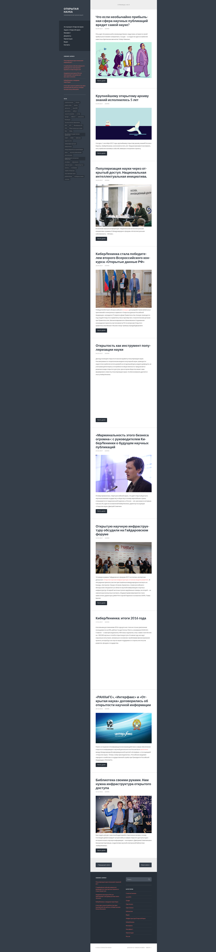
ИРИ (66, 125)
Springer (67, 116)
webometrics (81, 116)
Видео (66, 42)
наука (66, 152)
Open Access (129, 904)
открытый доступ (79, 165)
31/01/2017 (99, 538)
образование (75, 162)
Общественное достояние (75, 128)
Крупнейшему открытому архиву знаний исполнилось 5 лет (122, 98)
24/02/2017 (99, 451)
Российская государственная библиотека (72, 134)
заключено (144, 749)
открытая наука (68, 165)
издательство (68, 140)
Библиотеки (129, 911)
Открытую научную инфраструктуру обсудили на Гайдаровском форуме (122, 530)
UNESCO (73, 116)
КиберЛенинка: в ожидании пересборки (107, 902)
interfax (76, 105)
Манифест (67, 33)
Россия (128, 936)
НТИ (66, 128)
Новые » (145, 865)
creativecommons (69, 102)
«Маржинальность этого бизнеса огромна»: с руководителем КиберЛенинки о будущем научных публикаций (122, 441)
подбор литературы (70, 170)
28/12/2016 (99, 708)
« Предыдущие (103, 865)
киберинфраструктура (70, 143)
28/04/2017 (99, 265)
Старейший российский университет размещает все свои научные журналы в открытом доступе (74, 67)
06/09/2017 (99, 28)
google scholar (68, 105)
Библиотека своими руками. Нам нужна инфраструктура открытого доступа (123, 784)
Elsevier (77, 102)
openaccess (67, 108)
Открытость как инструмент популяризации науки (123, 347)
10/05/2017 (99, 180)
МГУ (70, 125)
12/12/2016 (99, 791)
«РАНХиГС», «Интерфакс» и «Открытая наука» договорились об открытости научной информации (123, 701)
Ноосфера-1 (129, 929)
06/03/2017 (99, 353)
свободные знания (79, 176)
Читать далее (101, 80)
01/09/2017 (99, 103)
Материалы (129, 925)
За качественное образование (72, 122)
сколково (67, 179)
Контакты (67, 45)
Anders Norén (140, 947)
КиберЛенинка (130, 922)
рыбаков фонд (68, 176)
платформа (74, 167)
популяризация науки (70, 173)
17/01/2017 (99, 622)
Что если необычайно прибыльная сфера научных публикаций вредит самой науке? (122, 21)
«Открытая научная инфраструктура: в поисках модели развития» (125, 580)
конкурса (126, 310)
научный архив (68, 155)
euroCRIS (128, 897)
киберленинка (68, 146)
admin (107, 28)
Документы (67, 36)
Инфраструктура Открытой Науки (135, 918)
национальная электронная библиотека (72, 158)
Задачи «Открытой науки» (72, 30)
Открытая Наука (71, 10)
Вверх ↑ (149, 947)
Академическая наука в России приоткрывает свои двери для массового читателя (73, 74)
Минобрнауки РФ (78, 125)
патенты (67, 167)
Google (128, 900)
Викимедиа (67, 119)
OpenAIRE (75, 108)
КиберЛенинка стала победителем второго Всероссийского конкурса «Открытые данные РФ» (123, 258)
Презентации (68, 39)
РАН (66, 131)
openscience (68, 111)
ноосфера (67, 162)
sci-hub (78, 114)
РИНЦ (70, 131)
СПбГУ (66, 138)
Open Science (129, 907)
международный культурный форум (74, 149)
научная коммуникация (76, 152)
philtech (75, 111)
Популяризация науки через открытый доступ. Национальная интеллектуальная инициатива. (121, 172)
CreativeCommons (131, 893)
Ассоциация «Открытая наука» (74, 27)
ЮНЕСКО (78, 138)
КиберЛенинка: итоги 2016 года (121, 618)
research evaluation (69, 114)
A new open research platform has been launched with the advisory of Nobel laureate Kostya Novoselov (74, 87)
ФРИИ (71, 138)
